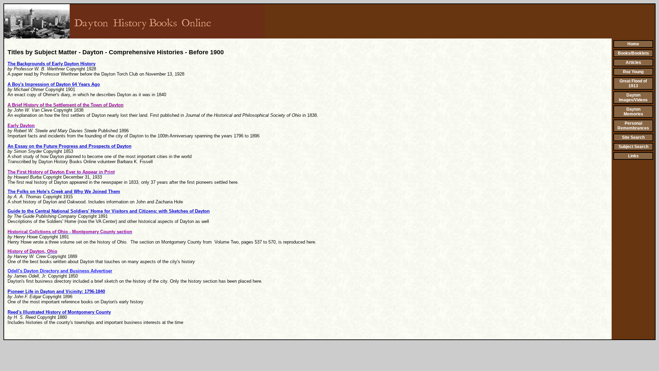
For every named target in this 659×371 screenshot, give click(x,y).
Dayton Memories (633, 111)
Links (633, 156)
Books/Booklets (633, 53)
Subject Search (633, 146)
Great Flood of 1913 (633, 83)
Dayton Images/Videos (633, 97)
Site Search (633, 137)
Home (633, 44)
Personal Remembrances (633, 126)
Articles (633, 62)
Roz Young (633, 71)
